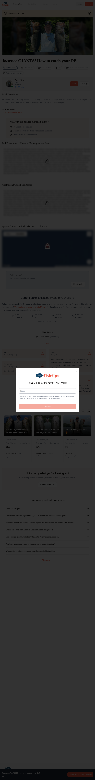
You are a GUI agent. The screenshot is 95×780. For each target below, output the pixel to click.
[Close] (76, 371)
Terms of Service (43, 398)
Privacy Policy (55, 398)
